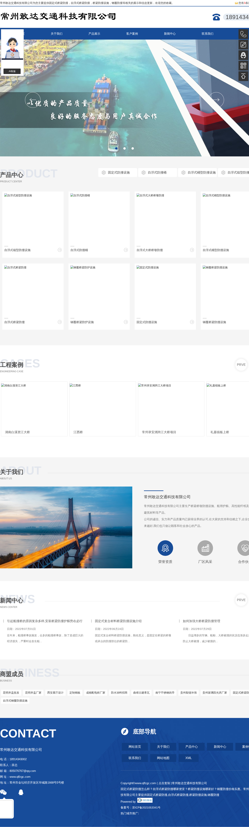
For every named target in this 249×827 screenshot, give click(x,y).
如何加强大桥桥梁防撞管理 (113, 621)
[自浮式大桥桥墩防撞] (150, 195)
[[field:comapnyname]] (58, 17)
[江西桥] (103, 406)
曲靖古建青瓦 (141, 692)
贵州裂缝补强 (188, 692)
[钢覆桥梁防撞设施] (215, 267)
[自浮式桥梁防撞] (15, 267)
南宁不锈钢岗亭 (164, 692)
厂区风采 (205, 562)
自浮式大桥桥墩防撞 (150, 250)
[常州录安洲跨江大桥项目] (171, 406)
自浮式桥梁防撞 (14, 322)
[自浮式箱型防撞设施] (18, 195)
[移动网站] (243, 66)
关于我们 (163, 746)
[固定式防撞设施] (148, 267)
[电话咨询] (243, 34)
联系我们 (135, 758)
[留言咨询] (243, 44)
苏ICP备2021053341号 (146, 807)
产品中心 (11, 175)
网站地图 (163, 758)
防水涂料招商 (119, 692)
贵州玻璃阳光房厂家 (215, 692)
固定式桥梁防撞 (58, 2)
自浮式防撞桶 (157, 172)
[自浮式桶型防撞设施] (216, 195)
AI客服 (12, 71)
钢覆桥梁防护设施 (82, 322)
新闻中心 (11, 600)
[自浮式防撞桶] (80, 195)
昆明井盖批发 (11, 692)
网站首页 (135, 746)
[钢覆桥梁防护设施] (82, 267)
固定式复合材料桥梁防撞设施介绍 (30, 621)
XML (188, 758)
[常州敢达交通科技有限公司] (124, 98)
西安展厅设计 (55, 692)
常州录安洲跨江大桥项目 (159, 432)
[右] (216, 100)
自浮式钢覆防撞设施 (15, 700)
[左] (33, 100)
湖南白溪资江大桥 (17, 432)
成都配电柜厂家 (95, 692)
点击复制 (164, 783)
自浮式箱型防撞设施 (17, 250)
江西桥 (78, 432)
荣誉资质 (165, 562)
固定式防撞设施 (119, 172)
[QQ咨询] (243, 55)
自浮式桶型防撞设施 (202, 172)
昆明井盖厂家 (33, 692)
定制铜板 (74, 692)
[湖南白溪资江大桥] (34, 406)
